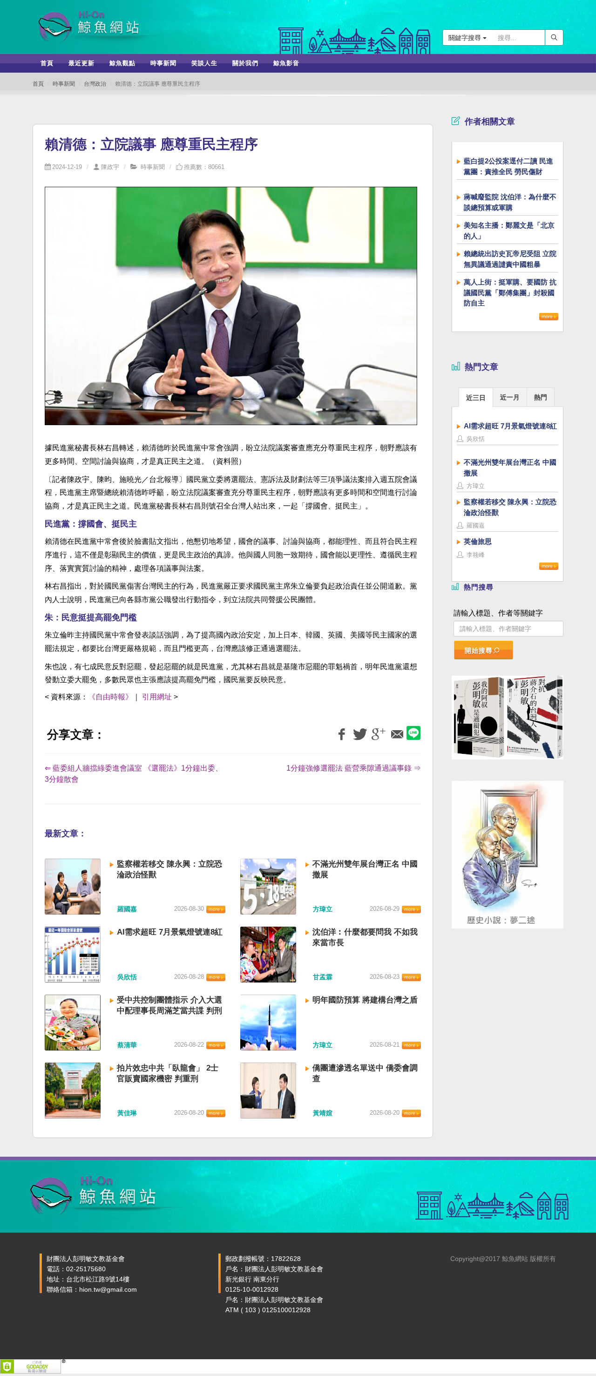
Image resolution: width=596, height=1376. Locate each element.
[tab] (476, 397)
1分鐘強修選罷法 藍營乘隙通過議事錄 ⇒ (353, 768)
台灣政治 (95, 84)
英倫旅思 (478, 541)
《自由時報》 (110, 697)
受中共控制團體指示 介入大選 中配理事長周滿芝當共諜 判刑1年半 (169, 1011)
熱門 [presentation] (540, 397)
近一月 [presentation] (510, 397)
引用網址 (157, 697)
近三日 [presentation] (476, 397)
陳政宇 (110, 166)
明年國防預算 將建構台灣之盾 (365, 1000)
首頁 (38, 84)
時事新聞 (64, 84)
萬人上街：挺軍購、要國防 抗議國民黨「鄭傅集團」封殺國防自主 (510, 292)
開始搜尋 (479, 650)
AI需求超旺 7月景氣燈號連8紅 (170, 932)
